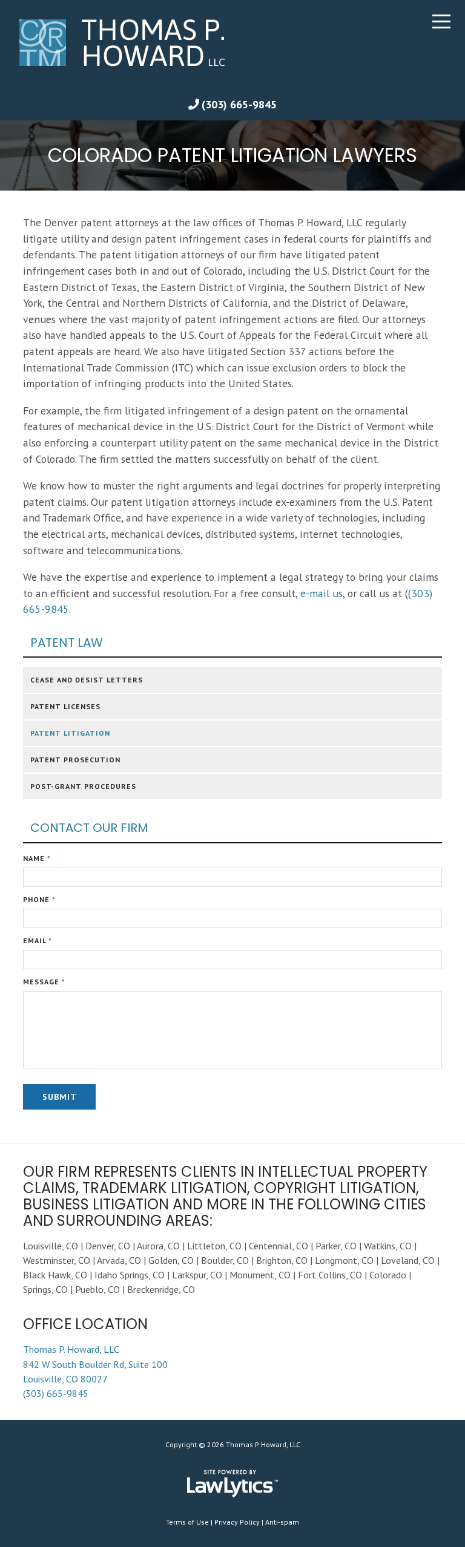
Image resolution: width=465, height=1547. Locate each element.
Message (44, 981)
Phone (39, 899)
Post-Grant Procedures (83, 786)
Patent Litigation (70, 733)
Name (37, 858)
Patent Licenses (65, 706)
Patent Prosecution (75, 759)
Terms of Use (187, 1521)
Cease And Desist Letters (86, 679)
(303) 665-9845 (239, 104)
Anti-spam (282, 1521)
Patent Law (66, 643)
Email (37, 940)
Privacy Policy (237, 1521)
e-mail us (321, 593)
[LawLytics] (232, 1483)
